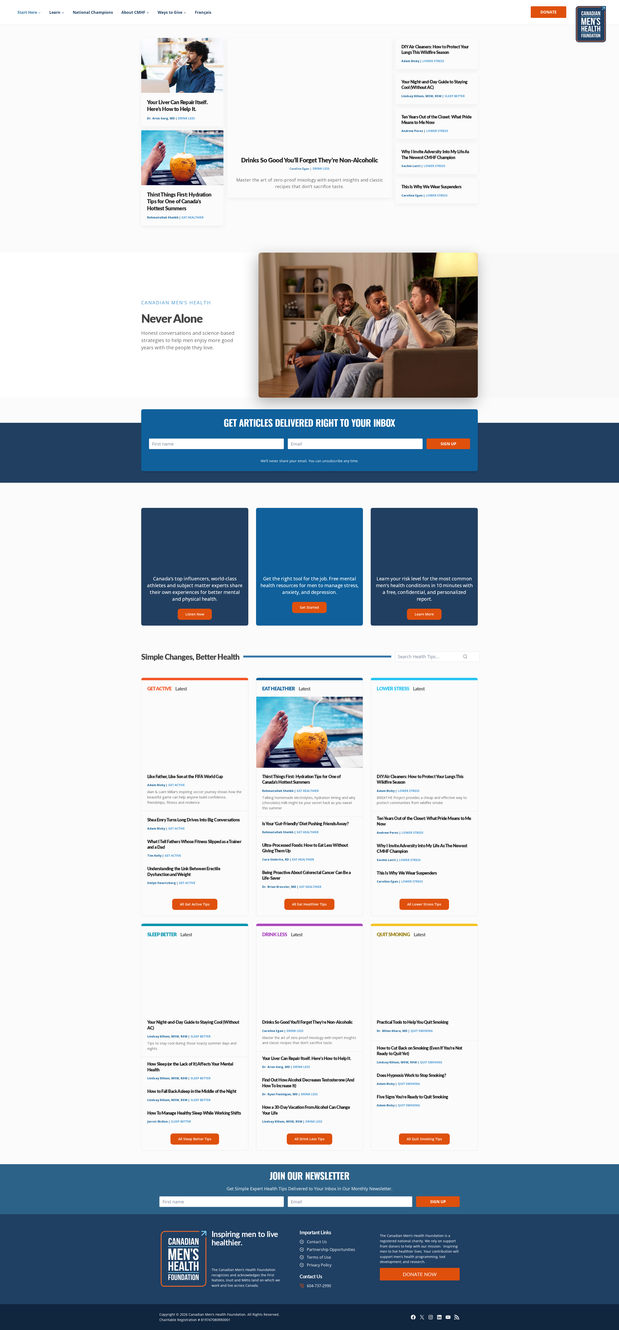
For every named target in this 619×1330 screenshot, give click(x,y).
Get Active (176, 785)
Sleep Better (455, 96)
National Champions (93, 12)
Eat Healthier (193, 217)
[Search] (465, 656)
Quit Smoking (422, 1031)
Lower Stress (433, 61)
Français (203, 12)
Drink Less (186, 118)
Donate (548, 12)
